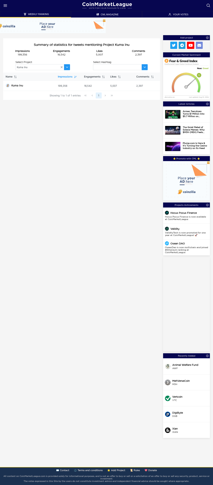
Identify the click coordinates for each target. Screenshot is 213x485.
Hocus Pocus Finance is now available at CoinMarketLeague (185, 217)
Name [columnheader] (9, 76)
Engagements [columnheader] (92, 76)
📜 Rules (135, 470)
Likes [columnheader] (113, 76)
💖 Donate (151, 470)
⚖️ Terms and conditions (88, 470)
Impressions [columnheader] (65, 76)
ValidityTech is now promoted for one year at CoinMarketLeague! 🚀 (185, 233)
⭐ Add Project (116, 470)
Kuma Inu (17, 85)
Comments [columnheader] (142, 76)
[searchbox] (39, 67)
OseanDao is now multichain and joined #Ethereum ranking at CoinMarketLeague (186, 250)
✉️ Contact (62, 470)
